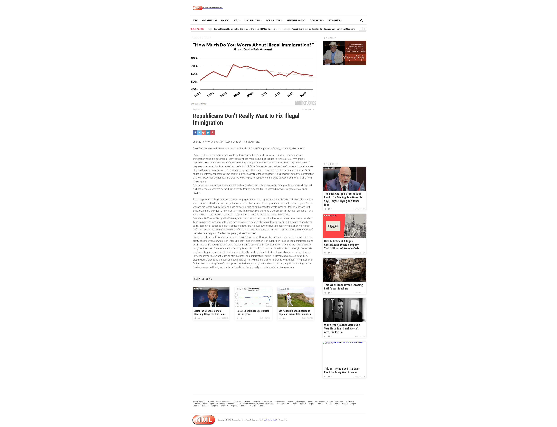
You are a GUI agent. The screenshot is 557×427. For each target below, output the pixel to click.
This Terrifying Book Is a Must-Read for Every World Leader (342, 370)
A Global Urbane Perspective (219, 402)
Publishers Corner (253, 20)
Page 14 (234, 406)
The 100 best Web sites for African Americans (255, 404)
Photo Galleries (335, 20)
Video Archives (317, 20)
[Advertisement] (344, 112)
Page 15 (243, 406)
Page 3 (303, 404)
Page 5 (320, 404)
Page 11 (205, 406)
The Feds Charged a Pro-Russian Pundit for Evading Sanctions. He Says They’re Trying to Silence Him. (343, 199)
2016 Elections (222, 318)
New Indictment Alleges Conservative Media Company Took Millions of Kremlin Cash (341, 244)
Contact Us (267, 402)
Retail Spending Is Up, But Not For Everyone (253, 312)
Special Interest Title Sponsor (222, 404)
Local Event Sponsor (316, 402)
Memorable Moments (296, 20)
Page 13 (224, 406)
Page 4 (311, 404)
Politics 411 (351, 402)
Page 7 (336, 404)
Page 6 (328, 404)
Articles (247, 402)
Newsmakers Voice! (335, 402)
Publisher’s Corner (200, 404)
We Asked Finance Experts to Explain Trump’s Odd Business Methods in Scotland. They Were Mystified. (295, 312)
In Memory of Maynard (296, 402)
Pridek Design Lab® (270, 420)
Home (195, 20)
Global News (280, 402)
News (236, 20)
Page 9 (353, 404)
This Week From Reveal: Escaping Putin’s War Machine (343, 286)
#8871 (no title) (199, 402)
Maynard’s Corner (274, 20)
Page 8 (345, 404)
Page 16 (252, 406)
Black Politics (201, 38)
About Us (225, 20)
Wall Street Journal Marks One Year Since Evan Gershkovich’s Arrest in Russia (342, 328)
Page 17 (262, 406)
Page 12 (215, 406)
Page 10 (196, 406)
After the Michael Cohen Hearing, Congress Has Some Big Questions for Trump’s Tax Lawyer (210, 312)
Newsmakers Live (209, 20)
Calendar (256, 402)
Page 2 (294, 404)
